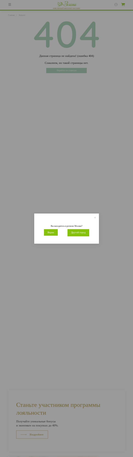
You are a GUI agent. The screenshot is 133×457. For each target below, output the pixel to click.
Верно (51, 232)
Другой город (78, 232)
